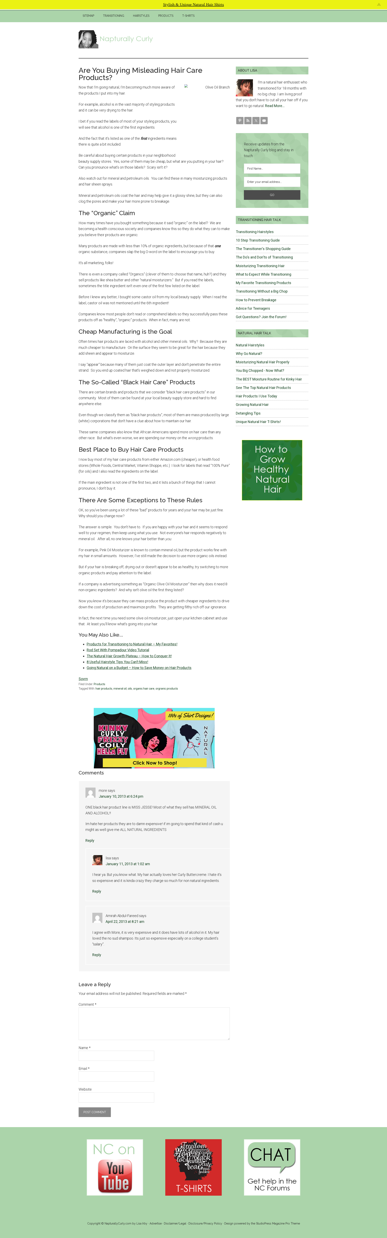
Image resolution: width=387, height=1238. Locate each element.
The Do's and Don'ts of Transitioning (264, 257)
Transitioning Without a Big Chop (262, 291)
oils (130, 688)
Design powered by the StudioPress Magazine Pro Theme (262, 1223)
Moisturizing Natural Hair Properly (262, 362)
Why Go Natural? (249, 353)
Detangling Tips (248, 413)
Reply (89, 840)
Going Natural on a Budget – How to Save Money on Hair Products (139, 668)
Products (99, 684)
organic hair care (143, 688)
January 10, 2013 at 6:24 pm (121, 796)
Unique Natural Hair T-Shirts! (258, 422)
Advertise (156, 1223)
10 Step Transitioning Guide (258, 240)
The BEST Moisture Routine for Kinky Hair (269, 379)
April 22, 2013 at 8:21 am (125, 921)
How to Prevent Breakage (256, 300)
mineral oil (120, 688)
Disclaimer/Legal (175, 1223)
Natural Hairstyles (250, 345)
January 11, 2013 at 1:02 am (128, 864)
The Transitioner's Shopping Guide (263, 249)
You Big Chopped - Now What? (260, 370)
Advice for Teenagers (253, 308)
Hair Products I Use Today (256, 396)
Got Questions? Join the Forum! (261, 317)
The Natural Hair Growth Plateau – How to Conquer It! (129, 656)
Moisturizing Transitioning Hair (260, 266)
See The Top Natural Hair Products (263, 388)
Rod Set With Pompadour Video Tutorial (118, 650)
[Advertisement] (235, 39)
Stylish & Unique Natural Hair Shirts (193, 4)
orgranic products (167, 688)
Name (85, 1048)
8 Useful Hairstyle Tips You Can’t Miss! (117, 662)
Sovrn (83, 679)
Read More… (275, 106)
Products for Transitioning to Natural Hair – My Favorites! (132, 644)
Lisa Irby (141, 1223)
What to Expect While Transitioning (263, 274)
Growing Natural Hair (252, 404)
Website (85, 1089)
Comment (87, 1004)
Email (84, 1068)
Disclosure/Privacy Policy (205, 1223)
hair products (104, 688)
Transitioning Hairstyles (255, 232)
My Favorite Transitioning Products (263, 283)
